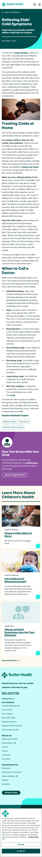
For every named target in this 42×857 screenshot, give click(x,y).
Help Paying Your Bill (10, 729)
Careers (5, 751)
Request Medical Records (12, 725)
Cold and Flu (24, 421)
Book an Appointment (15, 475)
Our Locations (7, 713)
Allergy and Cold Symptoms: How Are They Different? (19, 632)
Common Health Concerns (13, 427)
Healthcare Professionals (12, 772)
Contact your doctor (30, 167)
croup (12, 395)
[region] (21, 832)
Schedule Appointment (11, 706)
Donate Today (11, 792)
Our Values (6, 759)
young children (21, 52)
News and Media (10, 776)
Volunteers (6, 784)
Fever (8, 310)
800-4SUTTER (10, 693)
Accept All (21, 851)
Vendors (5, 780)
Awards (5, 747)
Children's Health (9, 421)
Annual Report (9, 743)
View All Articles (9, 660)
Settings (21, 844)
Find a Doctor (7, 709)
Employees (6, 768)
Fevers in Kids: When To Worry (18, 535)
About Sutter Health (9, 739)
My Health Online (8, 717)
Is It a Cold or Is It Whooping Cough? (15, 580)
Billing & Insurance (9, 721)
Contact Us (7, 699)
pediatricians (32, 462)
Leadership (6, 755)
